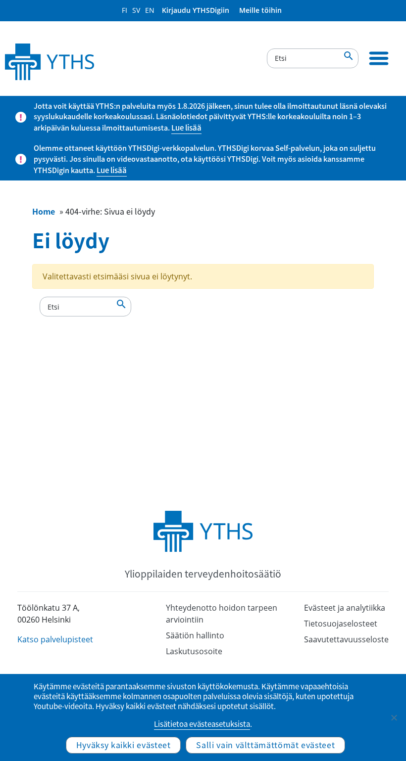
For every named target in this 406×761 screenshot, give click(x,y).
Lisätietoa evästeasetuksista (202, 724)
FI (124, 10)
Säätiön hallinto (195, 635)
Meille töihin (260, 10)
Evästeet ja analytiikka (344, 607)
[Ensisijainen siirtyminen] (378, 58)
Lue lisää (186, 127)
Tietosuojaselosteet (340, 623)
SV (136, 10)
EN (149, 10)
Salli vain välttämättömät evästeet (265, 745)
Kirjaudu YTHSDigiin (195, 10)
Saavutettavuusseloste (346, 639)
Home (43, 211)
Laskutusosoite (194, 651)
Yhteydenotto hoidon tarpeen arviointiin (221, 613)
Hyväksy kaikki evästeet (123, 745)
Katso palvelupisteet (55, 639)
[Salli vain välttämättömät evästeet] (394, 717)
